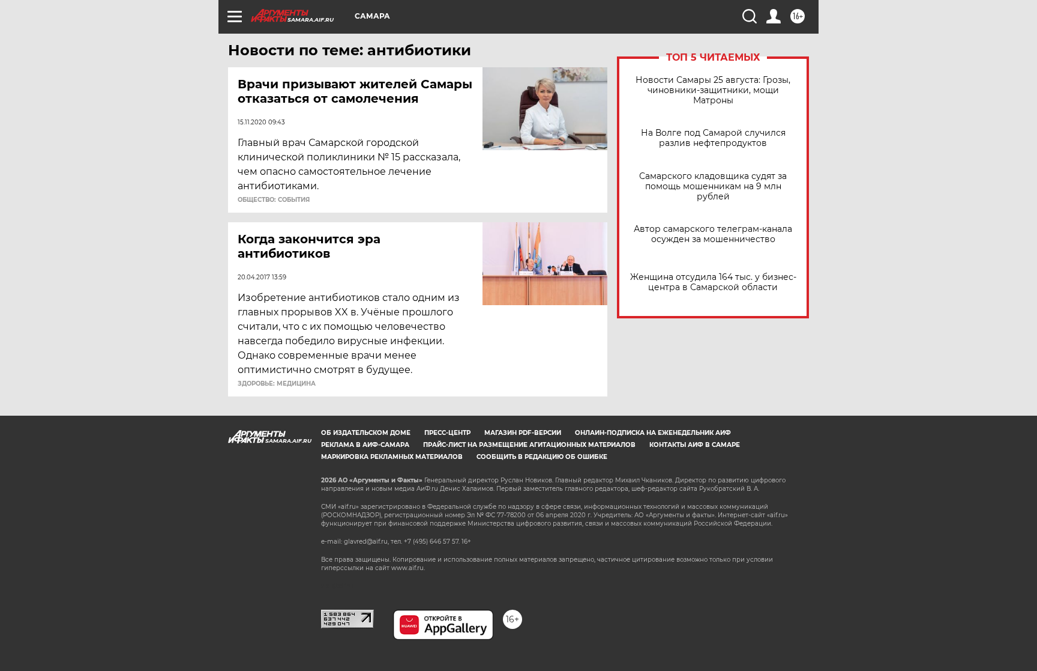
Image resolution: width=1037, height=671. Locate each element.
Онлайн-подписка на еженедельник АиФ (653, 433)
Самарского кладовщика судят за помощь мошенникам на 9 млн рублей (713, 186)
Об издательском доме (365, 433)
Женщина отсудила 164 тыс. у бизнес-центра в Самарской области (713, 282)
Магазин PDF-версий (522, 433)
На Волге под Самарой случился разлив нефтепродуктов (713, 138)
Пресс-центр (447, 433)
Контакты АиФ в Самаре (694, 445)
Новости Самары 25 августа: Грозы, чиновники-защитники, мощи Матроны (713, 90)
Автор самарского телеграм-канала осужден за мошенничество (713, 234)
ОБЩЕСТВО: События (274, 200)
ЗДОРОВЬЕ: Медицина (277, 384)
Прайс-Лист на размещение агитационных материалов (529, 445)
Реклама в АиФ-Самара (365, 445)
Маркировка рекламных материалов (392, 457)
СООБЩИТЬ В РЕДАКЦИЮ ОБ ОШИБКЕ (541, 457)
